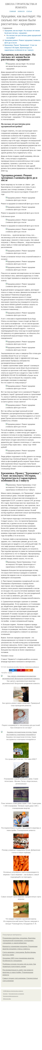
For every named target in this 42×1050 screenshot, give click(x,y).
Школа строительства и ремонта (21, 5)
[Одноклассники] (29, 670)
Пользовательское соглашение (16, 993)
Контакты (5, 993)
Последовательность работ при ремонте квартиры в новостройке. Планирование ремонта (18, 972)
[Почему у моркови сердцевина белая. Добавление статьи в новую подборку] (21, 847)
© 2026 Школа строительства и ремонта (13, 991)
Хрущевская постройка (13, 667)
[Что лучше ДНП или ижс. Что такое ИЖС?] (21, 756)
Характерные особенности (32, 667)
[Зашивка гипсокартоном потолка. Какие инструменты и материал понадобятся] (21, 734)
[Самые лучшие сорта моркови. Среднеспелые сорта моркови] (21, 894)
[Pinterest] (21, 670)
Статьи (29, 11)
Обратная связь (7, 998)
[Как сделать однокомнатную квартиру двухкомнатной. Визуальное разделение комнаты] (21, 678)
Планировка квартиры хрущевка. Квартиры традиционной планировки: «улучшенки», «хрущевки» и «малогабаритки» (19, 940)
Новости (21, 11)
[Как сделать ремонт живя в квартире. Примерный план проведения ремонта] (21, 700)
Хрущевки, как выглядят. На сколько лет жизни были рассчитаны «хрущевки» (22, 31)
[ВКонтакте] (13, 670)
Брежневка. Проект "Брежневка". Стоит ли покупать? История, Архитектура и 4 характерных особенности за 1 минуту (20, 47)
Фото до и (21, 667)
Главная (12, 11)
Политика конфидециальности (10, 996)
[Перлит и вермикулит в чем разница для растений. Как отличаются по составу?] (21, 723)
